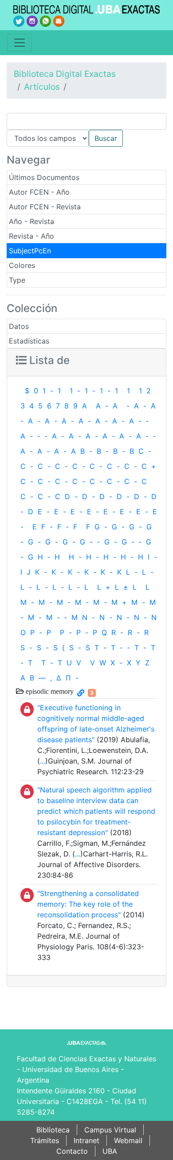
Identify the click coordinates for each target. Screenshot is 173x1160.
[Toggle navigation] (19, 43)
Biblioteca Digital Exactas (65, 73)
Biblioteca (53, 1129)
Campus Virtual (110, 1129)
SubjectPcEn (30, 250)
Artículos (42, 86)
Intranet (86, 1140)
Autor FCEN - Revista (45, 206)
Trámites (44, 1140)
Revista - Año (31, 236)
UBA (109, 1151)
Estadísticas (29, 340)
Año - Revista (31, 221)
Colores (22, 265)
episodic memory (49, 691)
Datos (19, 326)
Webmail (128, 1140)
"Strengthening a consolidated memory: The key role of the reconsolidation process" (88, 904)
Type (17, 280)
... (42, 760)
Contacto (72, 1151)
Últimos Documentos (44, 177)
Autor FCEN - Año (39, 192)
